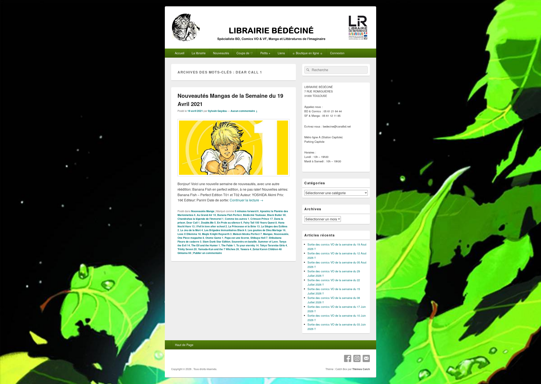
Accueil (179, 53)
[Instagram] (357, 358)
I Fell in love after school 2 (211, 226)
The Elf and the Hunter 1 (205, 245)
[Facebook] (347, 358)
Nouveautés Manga (202, 211)
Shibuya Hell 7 (259, 238)
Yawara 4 (245, 249)
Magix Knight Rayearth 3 (217, 234)
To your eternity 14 (247, 245)
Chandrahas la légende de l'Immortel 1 (201, 219)
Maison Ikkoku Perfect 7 (247, 234)
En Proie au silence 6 (229, 222)
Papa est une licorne (237, 238)
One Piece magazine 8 (191, 238)
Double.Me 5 (208, 222)
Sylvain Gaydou (217, 111)
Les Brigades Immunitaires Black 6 (225, 230)
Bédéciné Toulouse (254, 215)
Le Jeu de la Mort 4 (191, 230)
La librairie (199, 53)
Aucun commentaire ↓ (244, 111)
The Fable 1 (228, 245)
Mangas (268, 234)
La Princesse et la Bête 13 (244, 226)
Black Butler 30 (276, 215)
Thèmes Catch (361, 369)
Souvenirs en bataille (244, 241)
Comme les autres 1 (237, 219)
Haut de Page (184, 345)
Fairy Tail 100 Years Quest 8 (260, 222)
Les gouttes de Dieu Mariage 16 (267, 230)
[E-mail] (366, 358)
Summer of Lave (268, 241)
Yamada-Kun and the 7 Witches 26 (218, 249)
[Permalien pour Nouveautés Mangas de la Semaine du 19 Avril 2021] (234, 178)
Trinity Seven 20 (187, 249)
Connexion (337, 53)
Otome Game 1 (214, 238)
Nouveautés (281, 234)
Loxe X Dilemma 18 (189, 234)
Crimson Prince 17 (261, 219)
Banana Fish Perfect (229, 215)
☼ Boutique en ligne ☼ (307, 53)
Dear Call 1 (193, 222)
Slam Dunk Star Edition (216, 241)
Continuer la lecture (246, 200)
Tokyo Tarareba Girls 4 (273, 245)
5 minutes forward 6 (247, 211)
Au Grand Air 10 (206, 215)
